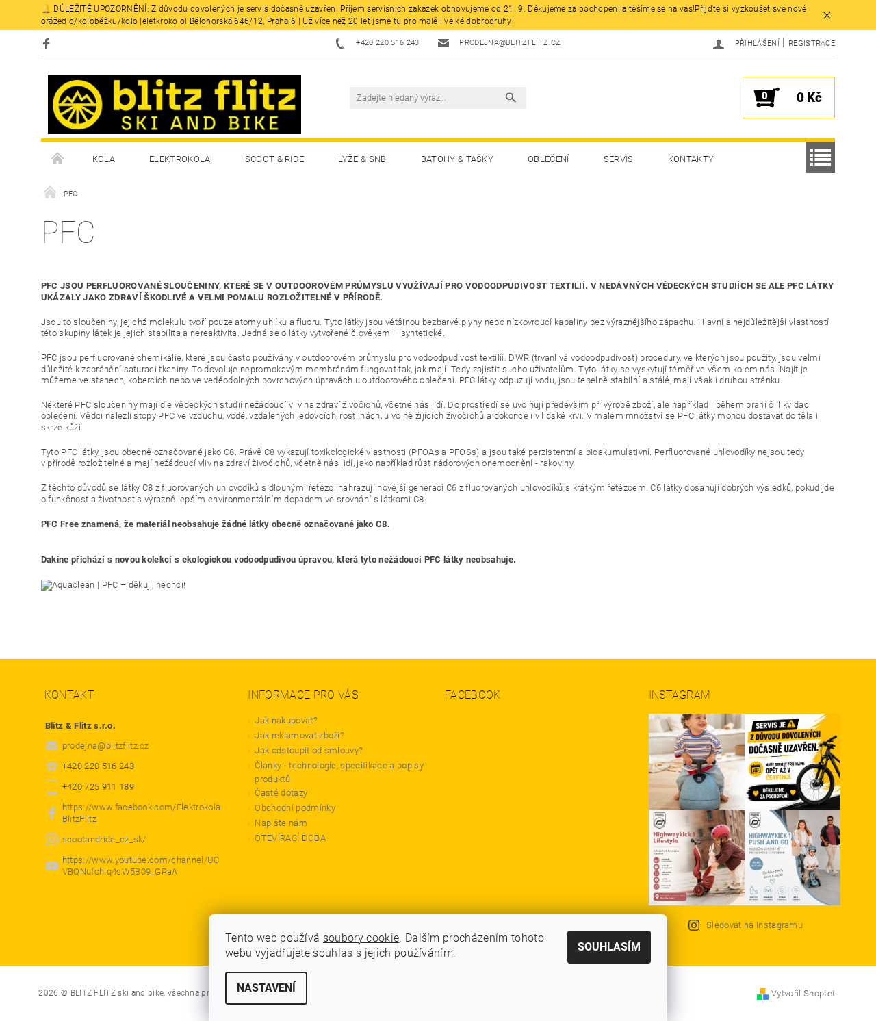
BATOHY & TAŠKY (457, 159)
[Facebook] (48, 43)
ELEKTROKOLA (180, 159)
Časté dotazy (281, 793)
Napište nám (281, 823)
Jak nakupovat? (286, 720)
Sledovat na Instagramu (754, 925)
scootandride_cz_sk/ (104, 839)
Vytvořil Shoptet (803, 993)
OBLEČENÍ (548, 159)
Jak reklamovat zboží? (299, 735)
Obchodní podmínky (295, 808)
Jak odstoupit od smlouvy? (309, 750)
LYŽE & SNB (362, 159)
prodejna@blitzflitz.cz (105, 745)
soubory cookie (361, 937)
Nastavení (266, 987)
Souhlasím (609, 946)
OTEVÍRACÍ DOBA (291, 838)
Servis (619, 159)
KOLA (103, 159)
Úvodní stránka (58, 159)
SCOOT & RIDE (275, 159)
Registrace (811, 43)
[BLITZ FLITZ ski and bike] (174, 104)
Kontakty (691, 159)
